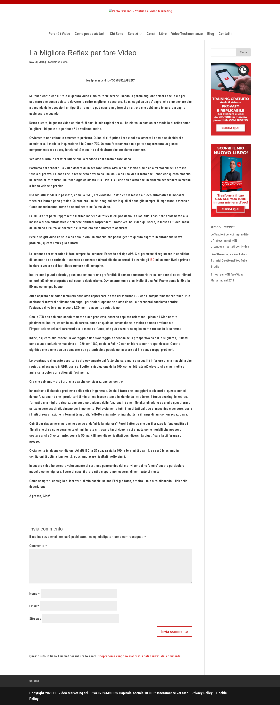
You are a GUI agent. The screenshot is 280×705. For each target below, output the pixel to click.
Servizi (133, 34)
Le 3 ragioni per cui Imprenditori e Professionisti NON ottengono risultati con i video (230, 241)
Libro (163, 34)
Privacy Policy (202, 693)
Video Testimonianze (187, 34)
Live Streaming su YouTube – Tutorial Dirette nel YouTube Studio (229, 261)
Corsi (151, 34)
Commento (38, 546)
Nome (34, 594)
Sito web (35, 619)
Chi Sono (116, 34)
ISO (152, 260)
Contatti (225, 34)
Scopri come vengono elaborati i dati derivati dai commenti (139, 656)
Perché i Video (59, 34)
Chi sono (34, 680)
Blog (210, 34)
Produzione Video (57, 62)
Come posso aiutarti (90, 34)
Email (34, 606)
